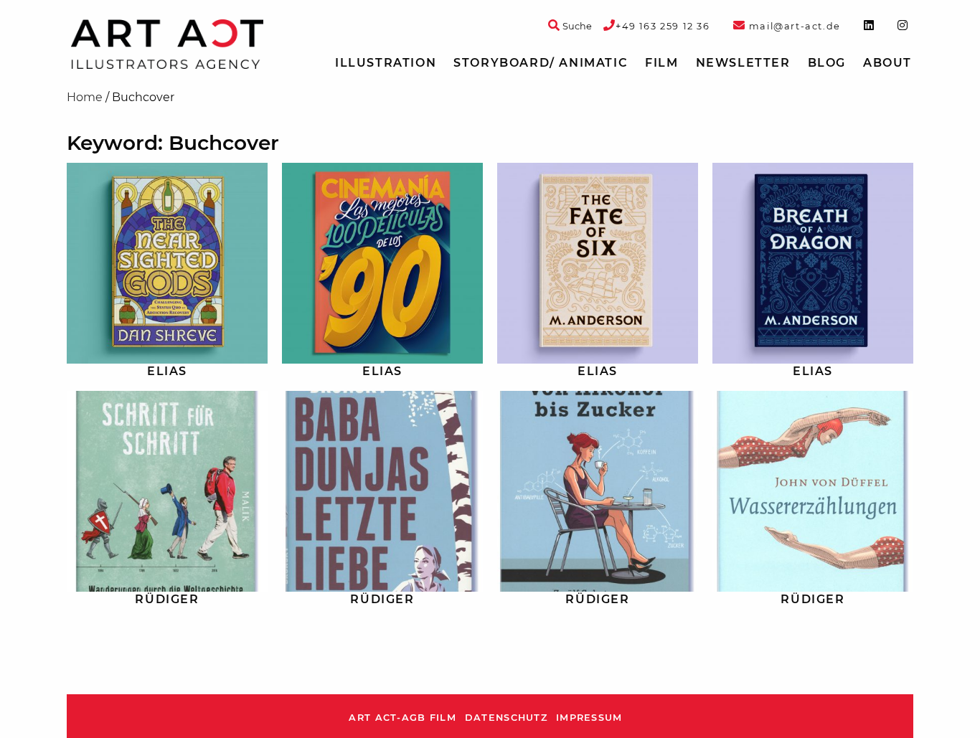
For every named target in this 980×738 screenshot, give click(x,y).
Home (85, 97)
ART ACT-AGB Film (402, 717)
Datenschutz (506, 717)
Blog (827, 63)
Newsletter (743, 63)
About (887, 63)
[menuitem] (385, 63)
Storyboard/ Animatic (540, 63)
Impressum (589, 717)
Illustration (385, 63)
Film (661, 63)
